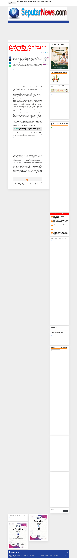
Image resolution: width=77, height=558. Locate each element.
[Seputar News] (37, 13)
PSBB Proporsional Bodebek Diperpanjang (58, 217)
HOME (28, 555)
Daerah (10, 52)
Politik (12, 52)
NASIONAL (32, 555)
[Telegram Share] (45, 52)
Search (52, 509)
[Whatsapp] (47, 52)
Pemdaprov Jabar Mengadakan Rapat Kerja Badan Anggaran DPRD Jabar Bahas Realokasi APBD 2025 (60, 221)
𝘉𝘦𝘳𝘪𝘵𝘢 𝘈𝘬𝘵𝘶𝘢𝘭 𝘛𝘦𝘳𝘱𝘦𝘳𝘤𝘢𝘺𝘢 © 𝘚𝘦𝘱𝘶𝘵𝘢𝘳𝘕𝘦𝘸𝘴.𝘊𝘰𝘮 (17, 555)
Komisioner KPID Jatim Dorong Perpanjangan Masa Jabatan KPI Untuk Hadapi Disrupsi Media (36, 184)
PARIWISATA (42, 555)
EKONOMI (52, 555)
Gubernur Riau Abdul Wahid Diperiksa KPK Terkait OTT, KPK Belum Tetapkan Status (60, 233)
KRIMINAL (57, 555)
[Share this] (41, 52)
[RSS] (27, 180)
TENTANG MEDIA (63, 555)
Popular (54, 213)
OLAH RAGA (47, 555)
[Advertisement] (38, 31)
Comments (64, 213)
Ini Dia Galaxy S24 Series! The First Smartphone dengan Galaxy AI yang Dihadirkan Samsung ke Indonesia (19, 184)
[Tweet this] (43, 52)
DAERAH (36, 555)
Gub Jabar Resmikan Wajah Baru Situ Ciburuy (60, 225)
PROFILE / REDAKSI (12, 556)
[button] (68, 3)
